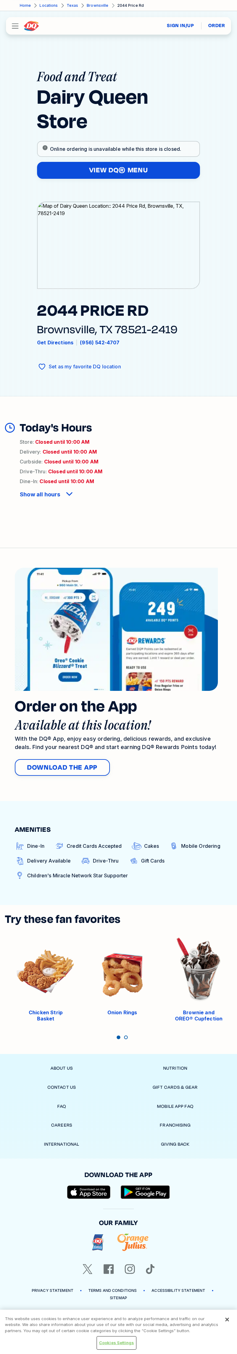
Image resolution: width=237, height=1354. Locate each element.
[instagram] (130, 1269)
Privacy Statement (52, 1290)
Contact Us (62, 1087)
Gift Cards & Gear (175, 1087)
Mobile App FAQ (175, 1106)
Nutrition (175, 1068)
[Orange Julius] (133, 1242)
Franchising (175, 1125)
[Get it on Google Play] (145, 1192)
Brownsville (97, 5)
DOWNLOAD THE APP (62, 767)
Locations (49, 5)
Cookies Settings (116, 1342)
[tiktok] (150, 1269)
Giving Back (175, 1144)
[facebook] (108, 1269)
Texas (72, 5)
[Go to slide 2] (126, 1037)
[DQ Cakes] (97, 1242)
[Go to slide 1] (118, 1037)
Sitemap (118, 1298)
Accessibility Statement (178, 1290)
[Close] (227, 1319)
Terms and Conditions (112, 1290)
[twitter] (88, 1269)
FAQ (61, 1106)
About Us (62, 1068)
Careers (61, 1125)
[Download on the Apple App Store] (89, 1192)
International (62, 1144)
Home (25, 5)
